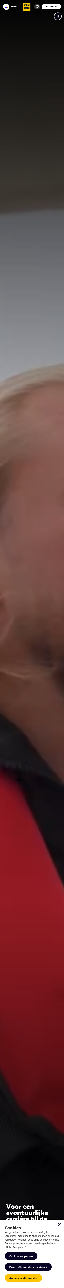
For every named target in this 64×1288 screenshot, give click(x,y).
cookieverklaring (49, 1239)
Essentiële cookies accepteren (28, 1267)
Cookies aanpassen (21, 1256)
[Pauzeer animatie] (58, 16)
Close (59, 1224)
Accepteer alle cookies (23, 1278)
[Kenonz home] (26, 6)
